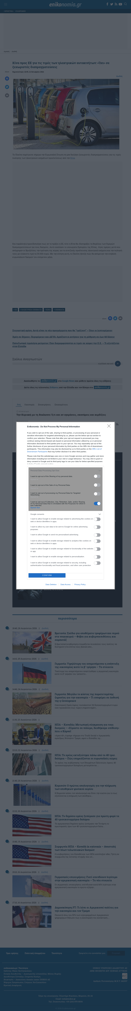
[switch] (97, 476)
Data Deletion (51, 584)
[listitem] (65, 470)
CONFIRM (47, 575)
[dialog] (65, 505)
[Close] (109, 426)
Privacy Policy (80, 584)
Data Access (65, 584)
